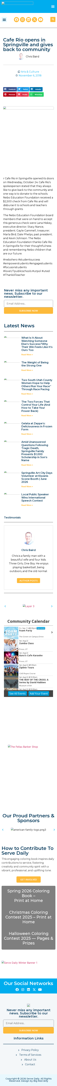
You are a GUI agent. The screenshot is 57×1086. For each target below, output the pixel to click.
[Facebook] (16, 19)
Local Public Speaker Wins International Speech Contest (35, 497)
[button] (52, 6)
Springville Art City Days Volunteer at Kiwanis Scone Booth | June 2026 (36, 477)
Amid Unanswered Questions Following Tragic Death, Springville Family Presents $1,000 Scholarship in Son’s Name (34, 451)
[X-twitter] (34, 19)
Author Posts (28, 580)
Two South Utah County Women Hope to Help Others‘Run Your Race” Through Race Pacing (36, 385)
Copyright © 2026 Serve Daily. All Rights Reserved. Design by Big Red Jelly (29, 1079)
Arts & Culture (30, 71)
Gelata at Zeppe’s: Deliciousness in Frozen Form (36, 426)
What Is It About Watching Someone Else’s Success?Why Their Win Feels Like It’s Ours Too (37, 344)
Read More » (27, 354)
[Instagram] (22, 19)
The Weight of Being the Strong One (34, 364)
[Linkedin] (28, 19)
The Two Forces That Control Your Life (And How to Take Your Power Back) (35, 406)
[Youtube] (40, 19)
